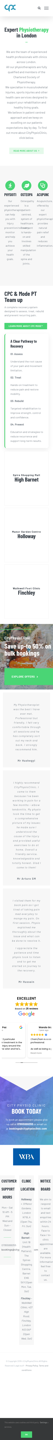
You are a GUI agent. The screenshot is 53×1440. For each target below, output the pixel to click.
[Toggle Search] (39, 8)
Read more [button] (11, 1053)
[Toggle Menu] (46, 8)
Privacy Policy (32, 1365)
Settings (43, 1422)
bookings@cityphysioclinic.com (7, 1249)
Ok (26, 1434)
